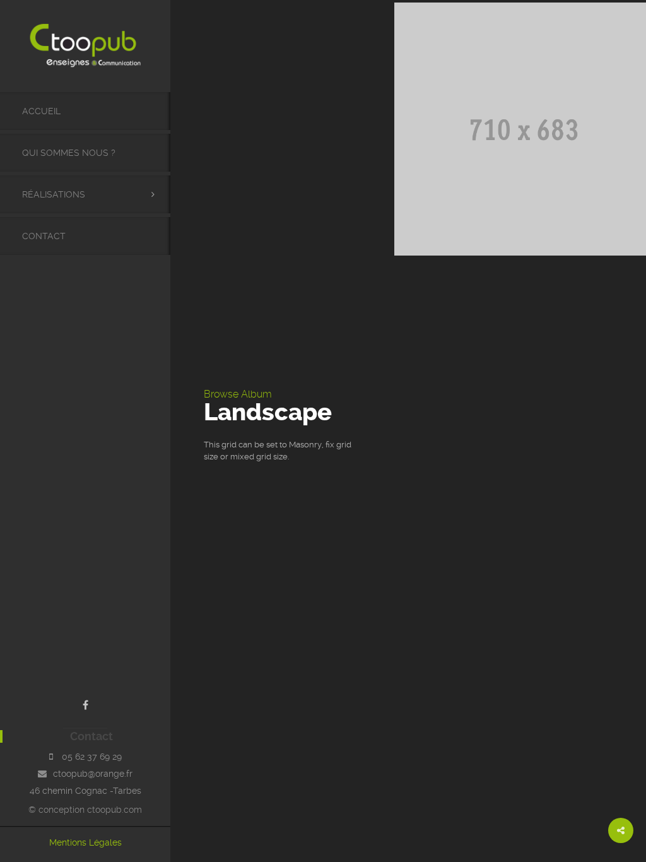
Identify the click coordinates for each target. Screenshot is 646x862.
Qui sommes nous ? (68, 153)
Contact (44, 236)
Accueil (41, 111)
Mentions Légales (85, 842)
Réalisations (53, 194)
